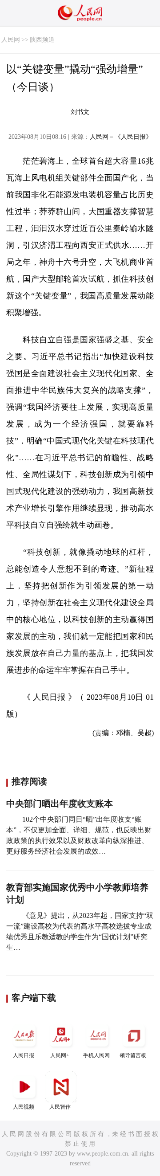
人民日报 (23, 1055)
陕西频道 (42, 39)
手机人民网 (96, 1055)
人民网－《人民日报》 (121, 136)
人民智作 (60, 1107)
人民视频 (23, 1107)
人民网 (10, 39)
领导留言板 (133, 1055)
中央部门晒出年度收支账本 (59, 803)
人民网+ (59, 1055)
